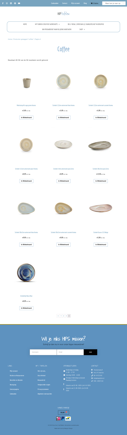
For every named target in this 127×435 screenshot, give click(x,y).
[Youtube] (19, 3)
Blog (85, 3)
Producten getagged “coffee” (23, 39)
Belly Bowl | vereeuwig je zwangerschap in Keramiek (86, 24)
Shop (81, 29)
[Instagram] (7, 3)
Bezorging (13, 385)
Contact (64, 3)
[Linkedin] (11, 3)
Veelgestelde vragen (44, 385)
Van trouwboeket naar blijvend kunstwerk (56, 29)
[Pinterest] (15, 3)
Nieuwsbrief (41, 380)
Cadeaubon (54, 3)
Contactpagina (14, 389)
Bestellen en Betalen (16, 380)
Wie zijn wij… (42, 371)
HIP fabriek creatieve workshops (46, 24)
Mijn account (75, 3)
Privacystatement (43, 389)
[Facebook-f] (3, 3)
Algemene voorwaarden (45, 394)
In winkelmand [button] (26, 117)
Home (25, 24)
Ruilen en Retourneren (17, 375)
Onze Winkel (41, 375)
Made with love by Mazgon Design (63, 428)
